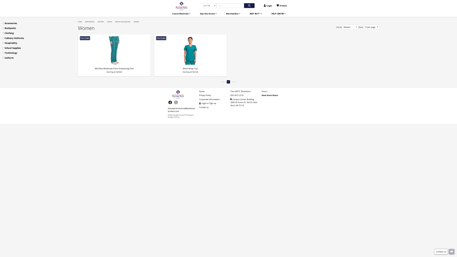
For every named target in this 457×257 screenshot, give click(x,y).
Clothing (9, 33)
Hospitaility (11, 43)
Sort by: (339, 27)
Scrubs (109, 22)
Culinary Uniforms (14, 38)
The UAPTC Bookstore (240, 91)
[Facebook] (170, 102)
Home (80, 22)
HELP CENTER (277, 13)
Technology (11, 52)
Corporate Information (209, 99)
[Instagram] (175, 102)
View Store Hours (270, 95)
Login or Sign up (208, 103)
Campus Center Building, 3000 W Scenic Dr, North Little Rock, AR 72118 (243, 102)
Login (269, 5)
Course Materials (180, 13)
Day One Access (207, 13)
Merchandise (232, 13)
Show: (360, 27)
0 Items (283, 5)
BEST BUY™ (255, 13)
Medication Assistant (122, 22)
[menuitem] (180, 13)
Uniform (101, 22)
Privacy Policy (205, 95)
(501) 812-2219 (236, 95)
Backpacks (10, 28)
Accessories (11, 23)
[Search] (249, 5)
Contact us (204, 107)
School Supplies (13, 48)
